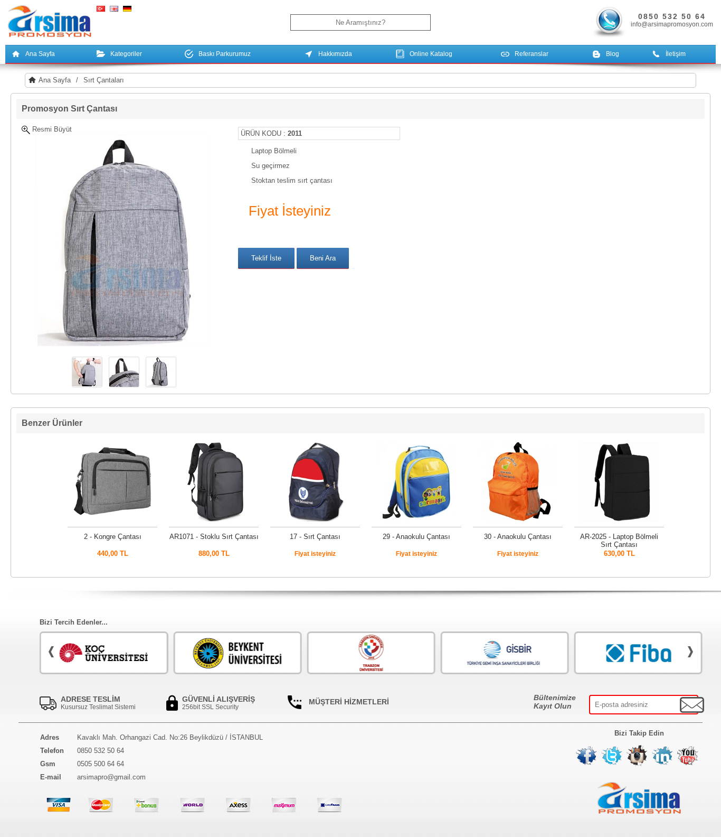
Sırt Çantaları (103, 80)
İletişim (676, 54)
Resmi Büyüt (51, 129)
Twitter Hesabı (611, 755)
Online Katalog (431, 54)
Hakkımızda (335, 54)
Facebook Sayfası (586, 755)
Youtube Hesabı (687, 755)
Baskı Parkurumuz (224, 54)
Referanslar (531, 54)
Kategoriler (126, 54)
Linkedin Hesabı (662, 755)
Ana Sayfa (40, 54)
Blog (612, 54)
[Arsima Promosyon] (49, 22)
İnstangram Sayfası (637, 755)
